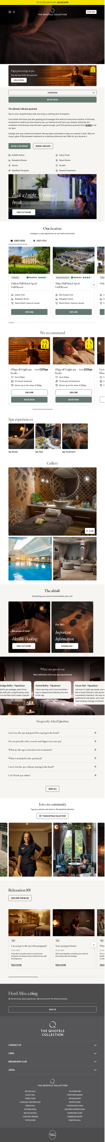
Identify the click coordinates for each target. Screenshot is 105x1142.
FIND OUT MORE (24, 212)
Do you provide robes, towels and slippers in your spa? (35, 741)
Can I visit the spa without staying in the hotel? (31, 766)
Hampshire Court (74, 1113)
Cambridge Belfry (74, 1117)
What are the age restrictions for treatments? (30, 749)
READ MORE (16, 965)
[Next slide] (94, 284)
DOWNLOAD (66, 646)
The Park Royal (30, 1109)
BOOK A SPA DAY (43, 146)
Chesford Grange (30, 1117)
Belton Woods (30, 1113)
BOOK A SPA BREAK (19, 146)
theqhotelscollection (54, 816)
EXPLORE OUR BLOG (20, 898)
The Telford (30, 1120)
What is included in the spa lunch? (25, 758)
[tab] (17, 240)
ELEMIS (89, 125)
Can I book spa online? (19, 775)
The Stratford (75, 1091)
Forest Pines (30, 1098)
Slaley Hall (30, 1095)
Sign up (52, 1009)
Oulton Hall (30, 1091)
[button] (52, 501)
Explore (29, 312)
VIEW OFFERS (19, 80)
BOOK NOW (91, 12)
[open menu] (9, 12)
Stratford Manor (74, 1095)
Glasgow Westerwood (30, 1102)
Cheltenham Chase (75, 1106)
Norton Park (74, 1102)
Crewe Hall (30, 1106)
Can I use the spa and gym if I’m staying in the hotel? (33, 732)
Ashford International (75, 1109)
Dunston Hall (75, 1120)
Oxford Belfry (75, 1098)
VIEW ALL (52, 789)
